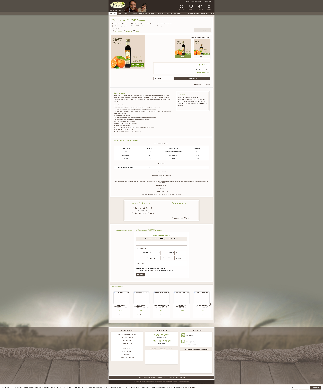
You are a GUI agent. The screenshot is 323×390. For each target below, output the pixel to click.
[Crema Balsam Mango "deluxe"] (201, 298)
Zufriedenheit (144, 258)
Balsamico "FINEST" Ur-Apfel (141, 306)
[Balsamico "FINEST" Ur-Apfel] (141, 298)
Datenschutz (171, 377)
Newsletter (127, 340)
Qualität (145, 252)
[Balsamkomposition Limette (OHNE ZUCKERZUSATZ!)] (161, 298)
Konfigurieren (315, 387)
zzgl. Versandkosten (205, 69)
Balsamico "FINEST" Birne (181, 306)
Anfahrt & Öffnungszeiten (127, 334)
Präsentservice (127, 343)
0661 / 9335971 (142, 208)
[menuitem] (182, 7)
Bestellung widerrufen (193, 1)
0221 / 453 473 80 (143, 213)
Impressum (182, 377)
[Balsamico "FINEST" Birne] (181, 298)
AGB (177, 377)
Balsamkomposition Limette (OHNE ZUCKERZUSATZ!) (161, 306)
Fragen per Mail (180, 218)
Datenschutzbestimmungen (151, 270)
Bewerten (198, 84)
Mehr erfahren (202, 30)
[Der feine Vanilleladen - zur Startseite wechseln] (117, 4)
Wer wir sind (126, 352)
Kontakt (127, 354)
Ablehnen (294, 387)
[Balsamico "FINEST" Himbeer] (121, 298)
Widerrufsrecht (161, 377)
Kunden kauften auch (117, 286)
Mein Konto (209, 1)
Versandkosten (158, 381)
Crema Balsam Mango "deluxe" (202, 306)
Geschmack (171, 252)
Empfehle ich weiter (168, 258)
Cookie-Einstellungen (144, 377)
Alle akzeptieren (304, 387)
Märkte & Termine (127, 337)
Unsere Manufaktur (127, 349)
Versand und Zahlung (127, 357)
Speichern (140, 274)
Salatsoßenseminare (127, 346)
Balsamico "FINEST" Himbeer (121, 306)
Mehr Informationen (190, 387)
